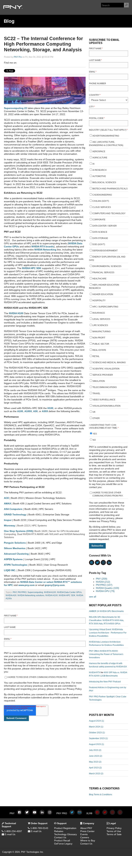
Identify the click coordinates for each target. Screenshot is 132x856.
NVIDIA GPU (105, 591)
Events (84, 834)
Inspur (8, 520)
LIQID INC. (10, 570)
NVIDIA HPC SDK (31, 268)
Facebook (20, 63)
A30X (45, 411)
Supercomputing (35, 592)
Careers (84, 837)
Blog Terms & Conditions (100, 794)
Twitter (29, 63)
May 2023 (95, 762)
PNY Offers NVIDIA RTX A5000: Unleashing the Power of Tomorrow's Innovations (106, 654)
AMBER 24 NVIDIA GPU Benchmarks (106, 611)
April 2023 (95, 767)
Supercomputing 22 (15, 108)
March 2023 (96, 773)
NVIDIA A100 (50, 592)
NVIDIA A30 (11, 595)
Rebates (58, 831)
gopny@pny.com (55, 585)
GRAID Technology (15, 514)
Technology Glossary (65, 834)
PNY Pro (18, 57)
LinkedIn (25, 63)
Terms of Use (114, 831)
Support (61, 823)
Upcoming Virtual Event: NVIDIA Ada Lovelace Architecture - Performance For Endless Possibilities (107, 632)
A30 (35, 411)
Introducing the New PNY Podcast (105, 681)
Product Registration (65, 828)
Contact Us (60, 837)
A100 (20, 411)
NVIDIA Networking (45, 249)
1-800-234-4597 (13, 831)
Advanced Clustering (16, 553)
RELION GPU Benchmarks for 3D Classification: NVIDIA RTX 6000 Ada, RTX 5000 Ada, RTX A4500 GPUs (106, 620)
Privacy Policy (114, 828)
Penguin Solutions (15, 542)
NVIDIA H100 (16, 313)
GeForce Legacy (63, 843)
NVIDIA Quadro (107, 588)
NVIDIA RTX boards (42, 246)
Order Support (38, 823)
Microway (9, 525)
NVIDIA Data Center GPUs (69, 592)
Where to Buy (87, 840)
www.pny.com (26, 585)
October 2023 (97, 732)
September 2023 (98, 738)
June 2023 (95, 756)
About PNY (86, 828)
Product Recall (62, 840)
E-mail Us (9, 834)
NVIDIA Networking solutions (31, 595)
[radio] (108, 434)
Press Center (87, 831)
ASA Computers (13, 509)
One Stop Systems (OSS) (18, 531)
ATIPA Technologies (15, 564)
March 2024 (96, 727)
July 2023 (95, 750)
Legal (112, 823)
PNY (15, 592)
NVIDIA (103, 581)
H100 (50, 408)
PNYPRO (22, 592)
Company (88, 823)
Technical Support (9, 825)
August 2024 (96, 721)
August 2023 (96, 744)
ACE (6, 498)
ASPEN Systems (13, 559)
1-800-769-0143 (39, 828)
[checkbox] (108, 277)
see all (92, 596)
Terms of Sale (114, 834)
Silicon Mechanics (14, 548)
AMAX (7, 503)
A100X (28, 411)
